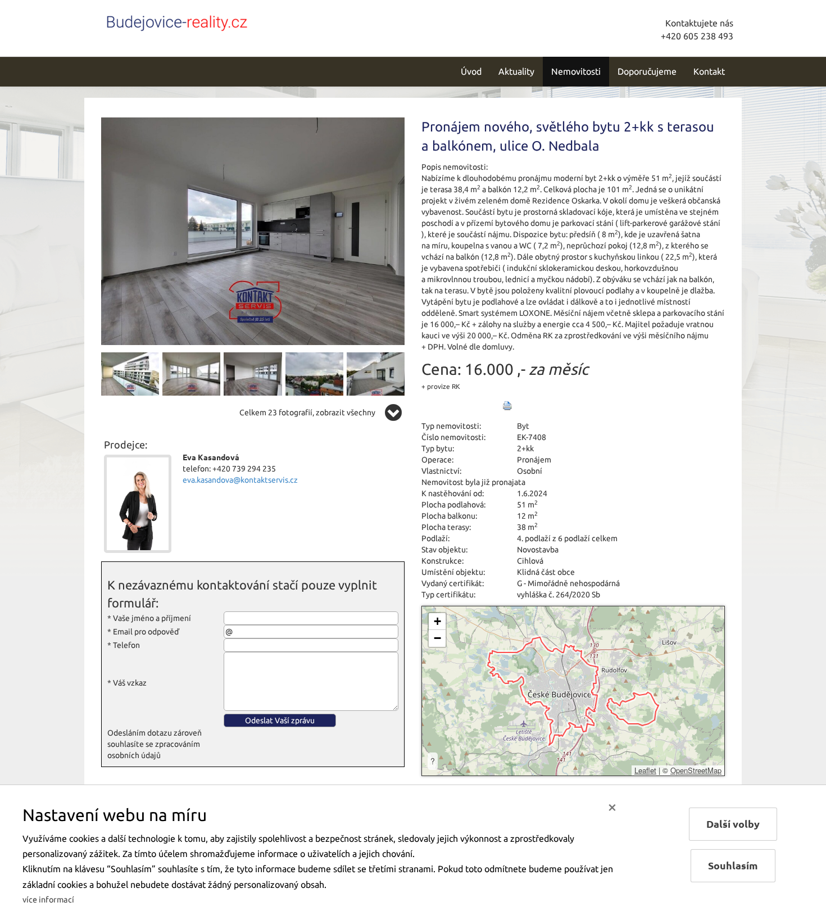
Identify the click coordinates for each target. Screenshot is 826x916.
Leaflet (645, 770)
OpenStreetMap (695, 770)
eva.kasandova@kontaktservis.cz (240, 479)
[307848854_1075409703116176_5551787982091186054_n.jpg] (375, 373)
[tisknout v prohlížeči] (507, 405)
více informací (48, 899)
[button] (437, 621)
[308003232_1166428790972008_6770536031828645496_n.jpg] (314, 373)
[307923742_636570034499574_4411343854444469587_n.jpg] (130, 373)
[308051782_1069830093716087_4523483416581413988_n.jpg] (191, 373)
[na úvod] (177, 20)
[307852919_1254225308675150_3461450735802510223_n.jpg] (252, 373)
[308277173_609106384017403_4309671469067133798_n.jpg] (253, 230)
